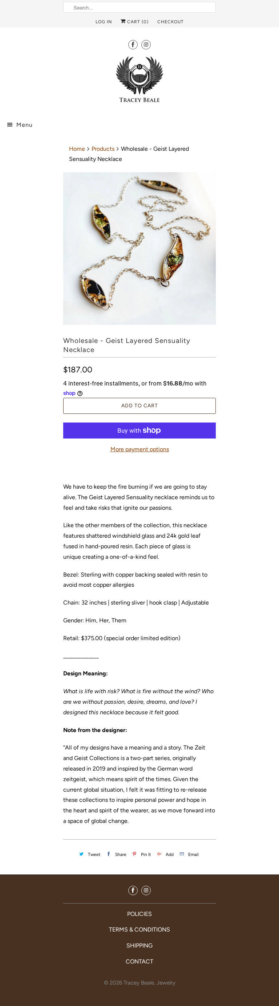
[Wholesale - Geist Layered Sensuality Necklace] (139, 248)
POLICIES (139, 913)
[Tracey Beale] (139, 82)
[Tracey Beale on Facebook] (133, 44)
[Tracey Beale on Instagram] (146, 44)
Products (103, 148)
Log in (104, 21)
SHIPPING (139, 945)
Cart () (137, 21)
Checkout (170, 21)
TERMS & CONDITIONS (139, 929)
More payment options (139, 449)
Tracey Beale (139, 982)
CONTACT (139, 961)
